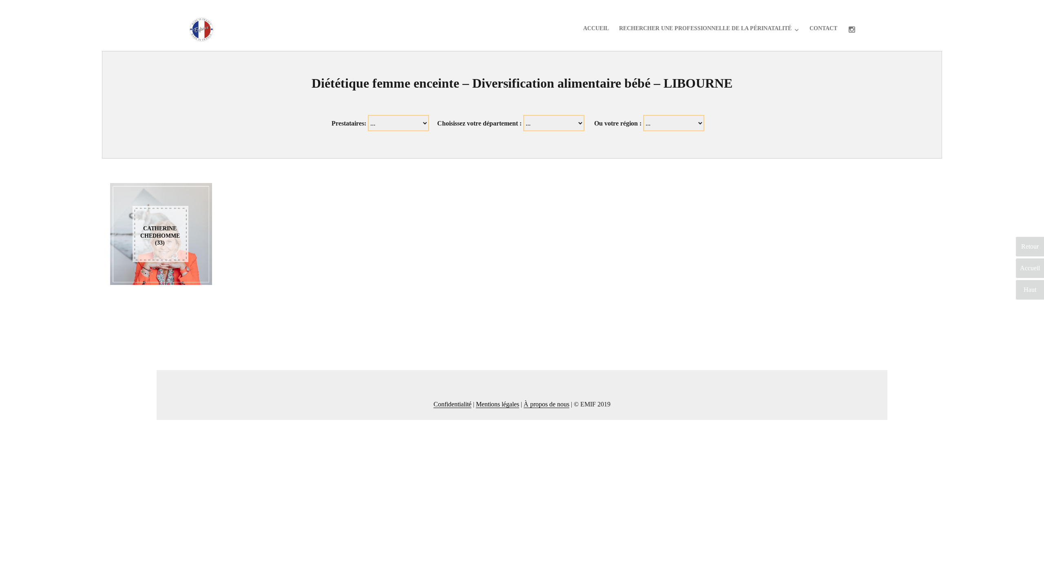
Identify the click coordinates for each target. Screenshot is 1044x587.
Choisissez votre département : (479, 123)
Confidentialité (452, 404)
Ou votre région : (617, 123)
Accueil (596, 28)
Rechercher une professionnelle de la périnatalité (705, 28)
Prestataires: (349, 123)
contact (823, 28)
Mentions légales (497, 404)
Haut (1030, 289)
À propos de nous (546, 404)
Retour (1030, 246)
